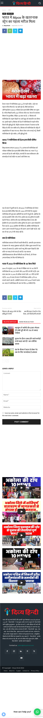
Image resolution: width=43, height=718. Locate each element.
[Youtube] (21, 658)
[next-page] (7, 360)
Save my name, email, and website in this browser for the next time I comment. (21, 414)
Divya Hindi (7, 26)
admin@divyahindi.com (26, 645)
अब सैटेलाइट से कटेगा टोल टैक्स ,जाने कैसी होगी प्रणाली (32, 312)
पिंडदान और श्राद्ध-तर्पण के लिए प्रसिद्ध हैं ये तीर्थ (11, 312)
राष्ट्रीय (9, 10)
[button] (37, 711)
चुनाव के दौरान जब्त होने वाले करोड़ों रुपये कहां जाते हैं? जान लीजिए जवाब (28, 341)
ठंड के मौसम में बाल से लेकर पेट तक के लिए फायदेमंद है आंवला (26, 351)
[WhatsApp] (10, 31)
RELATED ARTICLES (10, 322)
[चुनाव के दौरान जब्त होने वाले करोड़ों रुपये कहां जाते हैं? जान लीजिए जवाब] (8, 341)
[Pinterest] (27, 651)
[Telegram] (20, 31)
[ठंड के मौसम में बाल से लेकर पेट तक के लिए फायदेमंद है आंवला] (8, 352)
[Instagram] (14, 651)
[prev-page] (3, 360)
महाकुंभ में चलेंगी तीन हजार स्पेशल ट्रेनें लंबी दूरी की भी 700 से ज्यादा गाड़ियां (27, 330)
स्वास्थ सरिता (10, 14)
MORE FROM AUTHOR (26, 322)
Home (4, 10)
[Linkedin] (20, 651)
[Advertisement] (21, 57)
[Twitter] (15, 31)
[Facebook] (4, 31)
